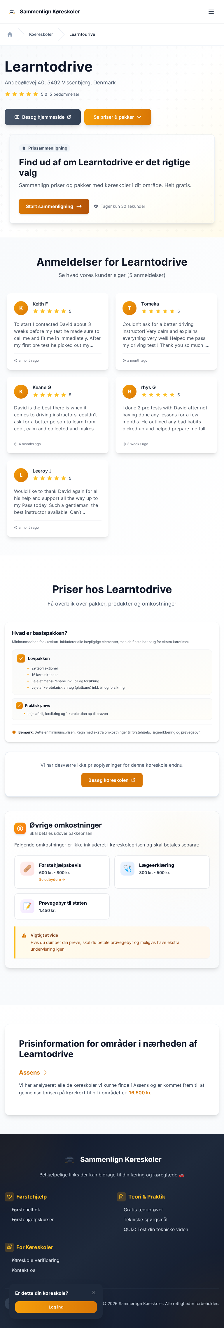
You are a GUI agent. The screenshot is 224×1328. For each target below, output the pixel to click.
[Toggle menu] (211, 11)
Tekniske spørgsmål (145, 1219)
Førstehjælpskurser (33, 1219)
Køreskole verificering (36, 1260)
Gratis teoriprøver (143, 1209)
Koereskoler (41, 34)
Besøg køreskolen (108, 780)
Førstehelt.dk (26, 1209)
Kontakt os (23, 1270)
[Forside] (10, 34)
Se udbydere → (52, 879)
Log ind (56, 1306)
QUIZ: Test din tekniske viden (156, 1229)
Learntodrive (82, 34)
